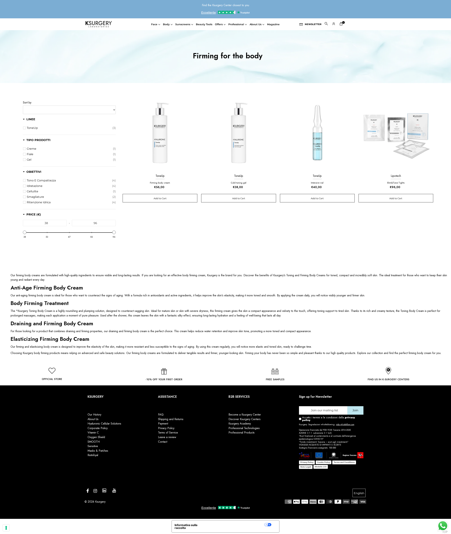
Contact (162, 442)
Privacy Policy (166, 428)
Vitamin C (93, 433)
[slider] (24, 232)
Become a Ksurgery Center (244, 415)
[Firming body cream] (160, 133)
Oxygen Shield (96, 437)
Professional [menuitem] (236, 24)
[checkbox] (71, 128)
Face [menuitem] (154, 24)
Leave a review (167, 437)
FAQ (160, 415)
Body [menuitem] (166, 24)
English (359, 493)
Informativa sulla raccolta (186, 526)
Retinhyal (93, 455)
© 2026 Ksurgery (95, 502)
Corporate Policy (98, 428)
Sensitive (93, 446)
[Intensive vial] (317, 133)
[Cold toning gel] (238, 133)
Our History (94, 415)
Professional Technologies (244, 428)
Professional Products (241, 433)
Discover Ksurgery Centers (244, 419)
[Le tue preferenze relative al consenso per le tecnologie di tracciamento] (6, 527)
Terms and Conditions (344, 462)
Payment (163, 424)
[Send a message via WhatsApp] (442, 525)
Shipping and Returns (170, 419)
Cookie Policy (323, 462)
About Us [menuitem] (255, 24)
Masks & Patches (98, 451)
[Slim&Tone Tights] (396, 133)
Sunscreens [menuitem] (182, 24)
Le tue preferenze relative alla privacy (236, 524)
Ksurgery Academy (239, 424)
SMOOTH (94, 442)
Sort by (27, 102)
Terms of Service (168, 433)
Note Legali (305, 467)
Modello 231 (320, 466)
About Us (93, 419)
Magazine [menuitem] (273, 24)
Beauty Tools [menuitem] (204, 24)
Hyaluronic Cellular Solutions (104, 424)
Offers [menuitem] (219, 24)
